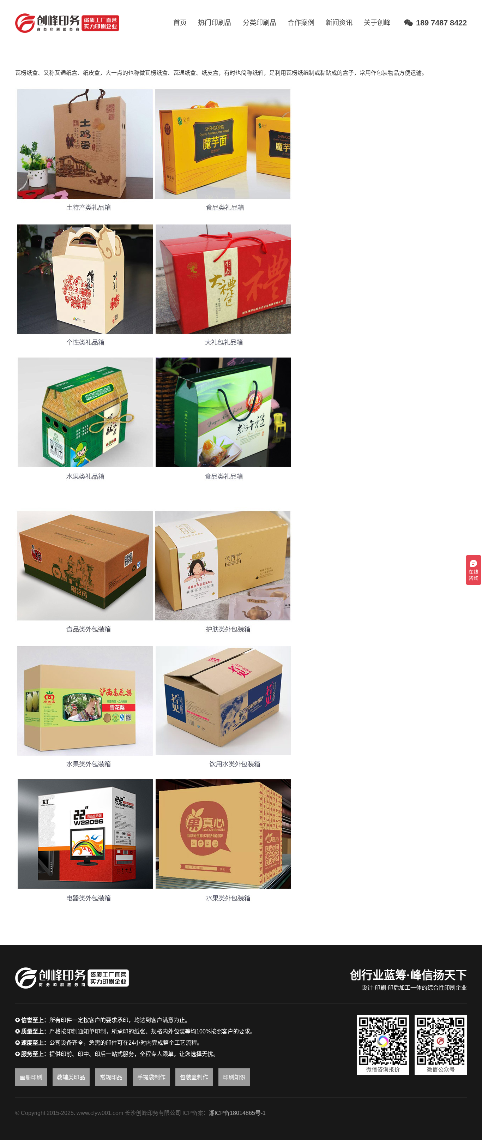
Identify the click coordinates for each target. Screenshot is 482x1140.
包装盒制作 (194, 1077)
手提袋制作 (151, 1077)
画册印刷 (31, 1077)
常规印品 (111, 1077)
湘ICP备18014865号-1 (237, 1113)
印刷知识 (234, 1077)
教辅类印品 (71, 1077)
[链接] (67, 23)
